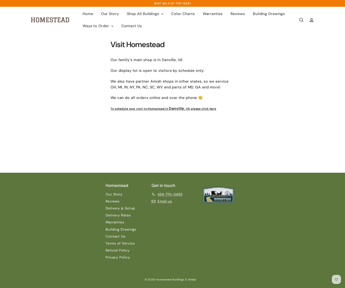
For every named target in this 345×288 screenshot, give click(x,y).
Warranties (213, 13)
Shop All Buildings (143, 13)
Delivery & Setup (120, 208)
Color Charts (183, 13)
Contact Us (131, 26)
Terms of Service (120, 243)
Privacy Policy (118, 257)
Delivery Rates (118, 215)
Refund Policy (118, 250)
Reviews (238, 13)
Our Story (110, 13)
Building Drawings (269, 13)
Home (88, 13)
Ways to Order (96, 26)
